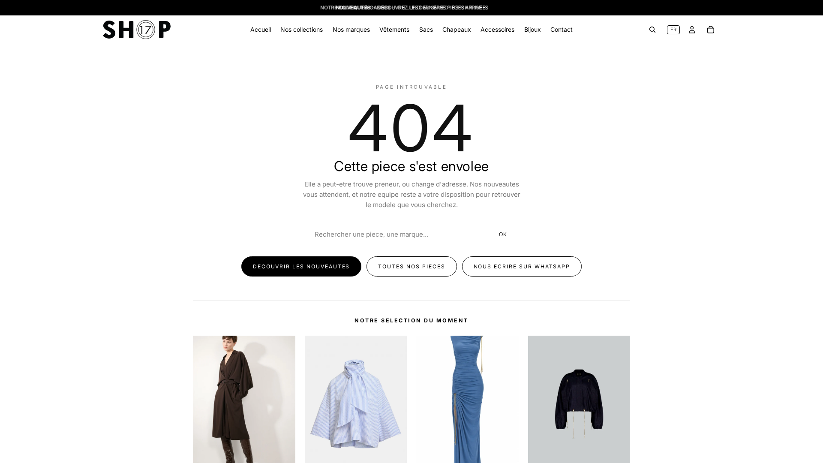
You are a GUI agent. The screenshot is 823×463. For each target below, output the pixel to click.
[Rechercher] (652, 29)
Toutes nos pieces (411, 266)
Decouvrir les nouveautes (301, 266)
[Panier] (710, 29)
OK (503, 235)
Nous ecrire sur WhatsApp (522, 266)
